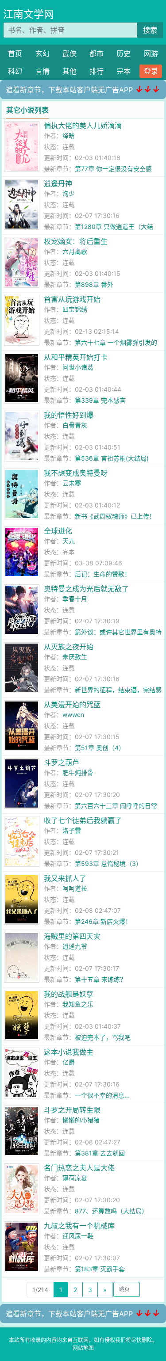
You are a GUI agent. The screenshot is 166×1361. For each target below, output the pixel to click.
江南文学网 (28, 14)
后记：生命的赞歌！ (103, 574)
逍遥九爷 (74, 946)
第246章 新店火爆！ (103, 921)
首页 (15, 53)
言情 (42, 71)
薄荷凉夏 (74, 1178)
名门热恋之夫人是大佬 (79, 1167)
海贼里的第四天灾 (72, 936)
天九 (68, 541)
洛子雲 (71, 830)
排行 (96, 71)
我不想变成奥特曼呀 (76, 473)
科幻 (15, 71)
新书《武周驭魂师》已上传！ (115, 516)
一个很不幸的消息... (102, 1095)
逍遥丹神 (58, 183)
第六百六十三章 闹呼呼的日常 (116, 805)
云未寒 (71, 483)
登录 (151, 71)
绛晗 (68, 135)
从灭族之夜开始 (68, 646)
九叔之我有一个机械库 (79, 1225)
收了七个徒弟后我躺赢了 (83, 820)
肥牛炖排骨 (77, 772)
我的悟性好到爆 (68, 415)
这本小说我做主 (68, 1052)
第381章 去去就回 (100, 1153)
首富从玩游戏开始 (72, 299)
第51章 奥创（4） (100, 747)
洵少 (68, 193)
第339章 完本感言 (100, 400)
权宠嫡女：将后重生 (76, 241)
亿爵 (68, 1062)
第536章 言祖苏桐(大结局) (112, 458)
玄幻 (42, 53)
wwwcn (73, 714)
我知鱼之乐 (77, 1004)
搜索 (150, 30)
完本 (123, 71)
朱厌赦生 (74, 656)
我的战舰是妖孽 (68, 994)
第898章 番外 (94, 284)
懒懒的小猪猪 (81, 1120)
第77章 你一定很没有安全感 (113, 168)
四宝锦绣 (74, 309)
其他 (69, 71)
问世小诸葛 (77, 367)
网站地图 (83, 1348)
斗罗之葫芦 (61, 762)
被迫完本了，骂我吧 (103, 1037)
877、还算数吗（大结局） (111, 1211)
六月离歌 (74, 251)
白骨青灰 (74, 425)
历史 (123, 53)
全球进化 (58, 530)
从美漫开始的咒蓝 (72, 704)
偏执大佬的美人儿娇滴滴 (83, 125)
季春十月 (74, 598)
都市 (96, 53)
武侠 (69, 53)
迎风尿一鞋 (77, 1235)
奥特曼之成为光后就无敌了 (86, 588)
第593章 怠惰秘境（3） (108, 863)
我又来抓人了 (65, 878)
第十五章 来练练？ (100, 979)
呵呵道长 (74, 888)
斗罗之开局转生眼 (72, 1110)
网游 (151, 53)
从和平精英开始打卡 (76, 357)
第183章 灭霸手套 (100, 1269)
